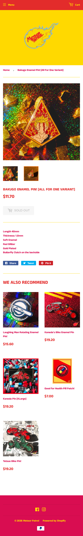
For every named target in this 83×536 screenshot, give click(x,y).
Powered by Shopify (54, 521)
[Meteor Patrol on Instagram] (44, 510)
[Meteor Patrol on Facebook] (37, 510)
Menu (11, 5)
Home (6, 70)
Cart (77, 5)
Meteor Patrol (31, 521)
